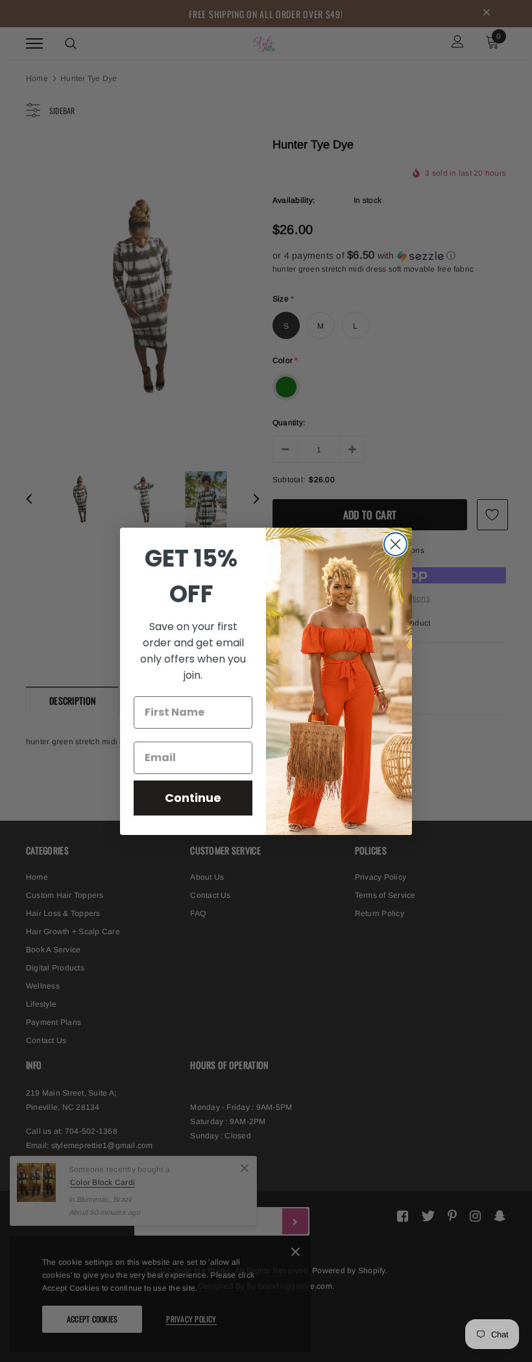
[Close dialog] (395, 544)
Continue (193, 798)
